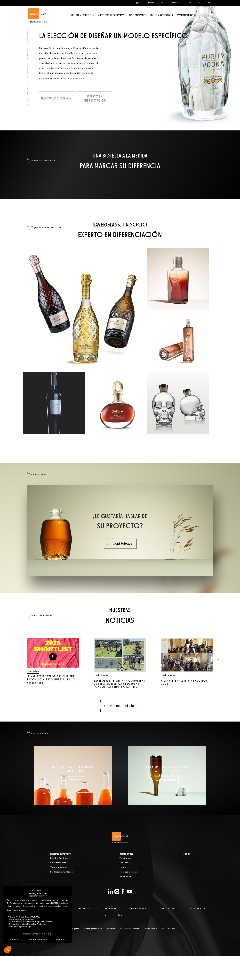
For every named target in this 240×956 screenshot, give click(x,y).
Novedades (125, 863)
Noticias (151, 3)
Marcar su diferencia (56, 98)
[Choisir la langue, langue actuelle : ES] (193, 3)
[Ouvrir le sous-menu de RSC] (165, 3)
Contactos (197, 909)
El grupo (137, 3)
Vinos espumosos (58, 867)
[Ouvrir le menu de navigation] (208, 3)
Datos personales (93, 929)
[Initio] (38, 15)
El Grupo (111, 909)
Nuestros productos (111, 15)
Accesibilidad (168, 929)
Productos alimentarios (61, 872)
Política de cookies (129, 929)
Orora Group (150, 929)
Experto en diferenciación (94, 98)
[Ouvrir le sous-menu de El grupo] (142, 3)
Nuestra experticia (82, 15)
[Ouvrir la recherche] (200, 3)
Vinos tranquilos (58, 863)
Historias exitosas (128, 872)
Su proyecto (82, 909)
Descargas (175, 3)
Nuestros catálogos (60, 854)
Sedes (187, 854)
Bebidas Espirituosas (60, 858)
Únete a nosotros (161, 15)
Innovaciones (126, 877)
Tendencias (125, 858)
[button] (215, 659)
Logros (123, 867)
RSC (161, 3)
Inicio (28, 103)
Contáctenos (186, 15)
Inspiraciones (137, 15)
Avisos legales (72, 929)
